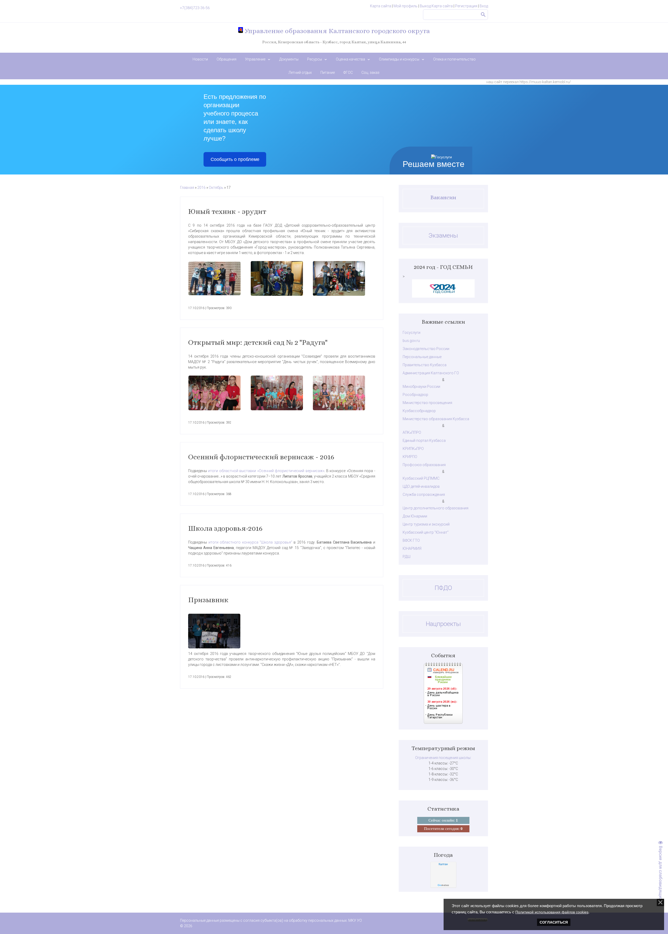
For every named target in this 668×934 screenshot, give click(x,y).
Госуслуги (411, 332)
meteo (443, 885)
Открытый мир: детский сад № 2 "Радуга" (257, 342)
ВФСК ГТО (411, 540)
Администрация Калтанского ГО (431, 373)
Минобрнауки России (421, 386)
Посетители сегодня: (443, 829)
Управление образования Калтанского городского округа (336, 31)
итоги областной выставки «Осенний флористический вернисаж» (266, 471)
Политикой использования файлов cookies (551, 912)
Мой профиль (405, 6)
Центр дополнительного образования (435, 508)
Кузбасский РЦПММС (421, 478)
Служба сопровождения (424, 494)
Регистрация (466, 6)
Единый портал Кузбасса (424, 440)
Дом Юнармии (415, 516)
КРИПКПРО (413, 449)
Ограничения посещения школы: (443, 758)
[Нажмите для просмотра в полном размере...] (219, 278)
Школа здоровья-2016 (225, 528)
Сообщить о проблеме (235, 159)
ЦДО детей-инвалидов (421, 486)
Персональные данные (422, 357)
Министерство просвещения (427, 403)
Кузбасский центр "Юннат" (426, 532)
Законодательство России (426, 349)
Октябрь (216, 187)
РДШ (406, 557)
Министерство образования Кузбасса (436, 419)
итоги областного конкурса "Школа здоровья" (250, 542)
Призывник (208, 600)
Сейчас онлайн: (443, 820)
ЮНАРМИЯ (412, 548)
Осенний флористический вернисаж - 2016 (261, 457)
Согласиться (554, 922)
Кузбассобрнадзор (419, 411)
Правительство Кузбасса (424, 365)
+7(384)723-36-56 (195, 8)
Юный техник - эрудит (227, 211)
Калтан (443, 864)
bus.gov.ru (411, 341)
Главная (187, 187)
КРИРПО (410, 457)
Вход (484, 6)
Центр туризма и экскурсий (426, 524)
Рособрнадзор (415, 395)
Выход (425, 6)
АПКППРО (412, 432)
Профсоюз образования (424, 465)
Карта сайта (380, 6)
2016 (201, 187)
